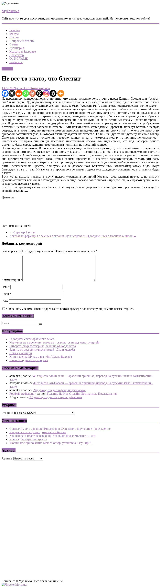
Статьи (14, 37)
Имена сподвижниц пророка (28, 360)
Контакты (16, 62)
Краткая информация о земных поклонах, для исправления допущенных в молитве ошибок (72, 236)
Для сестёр (16, 55)
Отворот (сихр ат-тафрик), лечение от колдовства (42, 346)
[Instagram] (46, 93)
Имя (6, 286)
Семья (13, 44)
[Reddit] (18, 93)
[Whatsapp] (25, 93)
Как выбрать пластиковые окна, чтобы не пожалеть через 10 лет (52, 435)
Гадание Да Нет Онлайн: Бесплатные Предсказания (82, 393)
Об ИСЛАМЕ (18, 58)
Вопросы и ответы (21, 41)
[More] (61, 93)
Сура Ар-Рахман (22, 232)
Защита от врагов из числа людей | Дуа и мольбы (42, 349)
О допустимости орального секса (31, 339)
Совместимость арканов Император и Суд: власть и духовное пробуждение (60, 428)
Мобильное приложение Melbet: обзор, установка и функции (50, 442)
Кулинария (16, 48)
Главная (14, 30)
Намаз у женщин (20, 353)
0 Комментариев (38, 88)
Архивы (7, 458)
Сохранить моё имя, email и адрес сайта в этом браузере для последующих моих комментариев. (70, 308)
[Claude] (32, 93)
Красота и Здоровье (22, 51)
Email (6, 294)
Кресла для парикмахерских (28, 439)
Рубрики (7, 412)
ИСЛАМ (7, 68)
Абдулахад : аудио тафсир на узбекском (59, 390)
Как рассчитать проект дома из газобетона (37, 432)
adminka (21, 88)
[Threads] (39, 93)
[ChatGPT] (53, 93)
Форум (14, 33)
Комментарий (12, 279)
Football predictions (21, 393)
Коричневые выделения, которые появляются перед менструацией (54, 342)
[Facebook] (5, 93)
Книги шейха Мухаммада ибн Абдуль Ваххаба (40, 356)
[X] (11, 93)
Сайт (5, 301)
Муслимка (10, 11)
